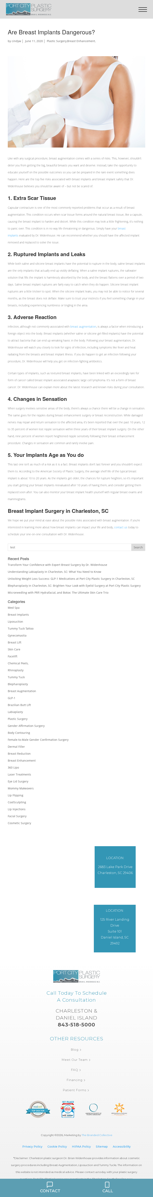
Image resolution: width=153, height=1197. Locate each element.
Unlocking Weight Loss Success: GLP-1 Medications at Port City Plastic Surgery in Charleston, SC (71, 579)
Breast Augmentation (22, 691)
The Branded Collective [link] (97, 1135)
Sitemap (102, 1146)
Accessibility (122, 1146)
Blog (74, 1049)
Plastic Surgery (57, 41)
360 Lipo (13, 767)
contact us (120, 527)
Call (107, 1190)
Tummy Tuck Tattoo (20, 628)
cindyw (16, 41)
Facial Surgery (17, 816)
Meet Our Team (75, 1060)
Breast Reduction (19, 753)
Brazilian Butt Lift (19, 705)
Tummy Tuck (16, 677)
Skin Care (14, 649)
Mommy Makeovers (21, 788)
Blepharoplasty (18, 684)
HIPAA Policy (81, 1146)
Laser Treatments (19, 774)
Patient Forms (74, 1090)
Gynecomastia (17, 635)
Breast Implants (18, 614)
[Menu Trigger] (142, 9)
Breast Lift (14, 642)
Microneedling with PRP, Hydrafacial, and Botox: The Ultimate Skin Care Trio (58, 592)
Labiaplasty (15, 712)
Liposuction (15, 621)
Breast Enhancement (81, 41)
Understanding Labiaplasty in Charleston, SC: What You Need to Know (54, 572)
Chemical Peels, (18, 663)
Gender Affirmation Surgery (26, 726)
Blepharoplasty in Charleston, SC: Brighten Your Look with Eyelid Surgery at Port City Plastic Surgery (74, 585)
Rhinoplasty (16, 670)
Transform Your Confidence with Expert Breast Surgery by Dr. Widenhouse (57, 565)
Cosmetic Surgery (19, 823)
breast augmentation (83, 326)
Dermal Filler (16, 746)
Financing (74, 1080)
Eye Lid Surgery (18, 781)
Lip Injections (17, 809)
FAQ (74, 1070)
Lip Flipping (15, 795)
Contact (50, 1190)
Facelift (12, 656)
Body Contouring (19, 733)
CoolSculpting (17, 802)
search (138, 547)
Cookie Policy (57, 1146)
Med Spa (14, 608)
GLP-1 (11, 698)
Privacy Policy (32, 1146)
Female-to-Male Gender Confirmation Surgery (38, 740)
